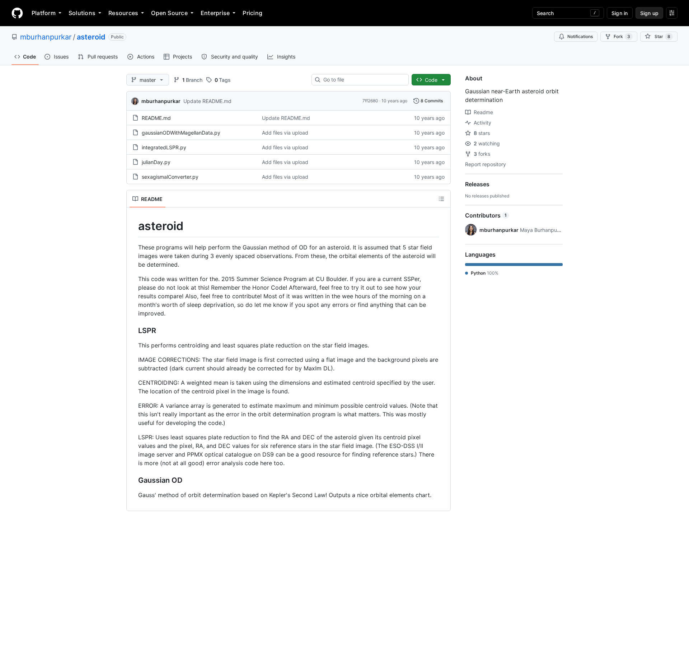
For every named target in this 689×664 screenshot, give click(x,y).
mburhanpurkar (45, 37)
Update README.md (207, 101)
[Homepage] (17, 13)
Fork (622, 36)
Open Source (169, 13)
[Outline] (441, 199)
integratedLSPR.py (164, 147)
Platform (44, 13)
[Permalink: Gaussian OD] (133, 480)
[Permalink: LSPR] (133, 331)
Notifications (580, 36)
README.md (156, 118)
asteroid (91, 37)
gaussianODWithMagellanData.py (181, 133)
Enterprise (215, 13)
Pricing (252, 13)
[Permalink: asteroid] (133, 226)
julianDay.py (156, 162)
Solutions (82, 13)
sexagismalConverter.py (170, 177)
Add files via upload (285, 133)
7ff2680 (370, 100)
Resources (123, 13)
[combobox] (363, 79)
